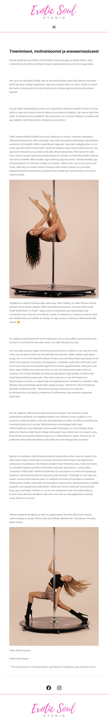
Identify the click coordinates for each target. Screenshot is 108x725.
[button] (54, 27)
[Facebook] (49, 688)
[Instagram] (59, 688)
